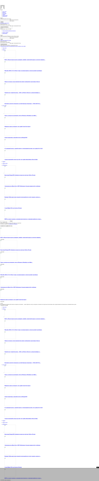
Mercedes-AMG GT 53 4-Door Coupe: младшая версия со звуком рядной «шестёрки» (23, 70)
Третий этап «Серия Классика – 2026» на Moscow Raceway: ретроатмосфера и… (22, 92)
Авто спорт (4, 11)
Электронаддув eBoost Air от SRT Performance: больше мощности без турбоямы (22, 186)
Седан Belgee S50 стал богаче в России (13, 208)
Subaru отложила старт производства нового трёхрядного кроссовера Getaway (22, 81)
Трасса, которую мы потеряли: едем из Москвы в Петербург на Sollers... (16, 262)
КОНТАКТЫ (4, 33)
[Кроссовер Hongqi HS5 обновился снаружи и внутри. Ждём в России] (10, 173)
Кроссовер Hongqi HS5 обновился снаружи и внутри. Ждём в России (20, 175)
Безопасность (4, 16)
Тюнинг (3, 14)
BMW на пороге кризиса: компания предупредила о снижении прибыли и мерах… (23, 219)
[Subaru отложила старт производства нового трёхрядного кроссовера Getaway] (10, 79)
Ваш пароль (12, 20)
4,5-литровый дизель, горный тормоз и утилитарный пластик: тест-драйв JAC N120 (23, 148)
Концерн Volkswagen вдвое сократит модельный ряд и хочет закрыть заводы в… (23, 197)
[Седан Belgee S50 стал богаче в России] (10, 465)
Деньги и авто (4, 15)
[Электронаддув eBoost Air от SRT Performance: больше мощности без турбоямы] (10, 184)
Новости (4, 12)
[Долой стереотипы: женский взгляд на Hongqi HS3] (10, 135)
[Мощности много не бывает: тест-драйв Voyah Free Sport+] (10, 124)
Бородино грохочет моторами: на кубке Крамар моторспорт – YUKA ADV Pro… (23, 103)
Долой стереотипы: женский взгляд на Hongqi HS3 (16, 137)
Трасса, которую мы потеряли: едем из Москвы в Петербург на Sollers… (21, 115)
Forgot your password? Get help (5, 40)
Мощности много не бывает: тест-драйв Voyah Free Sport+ (18, 126)
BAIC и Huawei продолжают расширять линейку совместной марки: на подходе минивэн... (20, 237)
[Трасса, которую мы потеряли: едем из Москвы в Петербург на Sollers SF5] (10, 113)
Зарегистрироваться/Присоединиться (9, 30)
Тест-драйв (4, 13)
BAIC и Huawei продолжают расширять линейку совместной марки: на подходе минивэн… (25, 59)
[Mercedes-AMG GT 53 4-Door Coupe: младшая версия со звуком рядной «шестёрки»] (10, 68)
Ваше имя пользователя (14, 19)
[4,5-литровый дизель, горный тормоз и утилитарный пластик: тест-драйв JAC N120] (10, 146)
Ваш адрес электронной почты (15, 25)
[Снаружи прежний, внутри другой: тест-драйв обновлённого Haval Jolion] (10, 157)
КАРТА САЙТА (5, 32)
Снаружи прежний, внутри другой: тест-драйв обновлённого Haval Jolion (21, 159)
